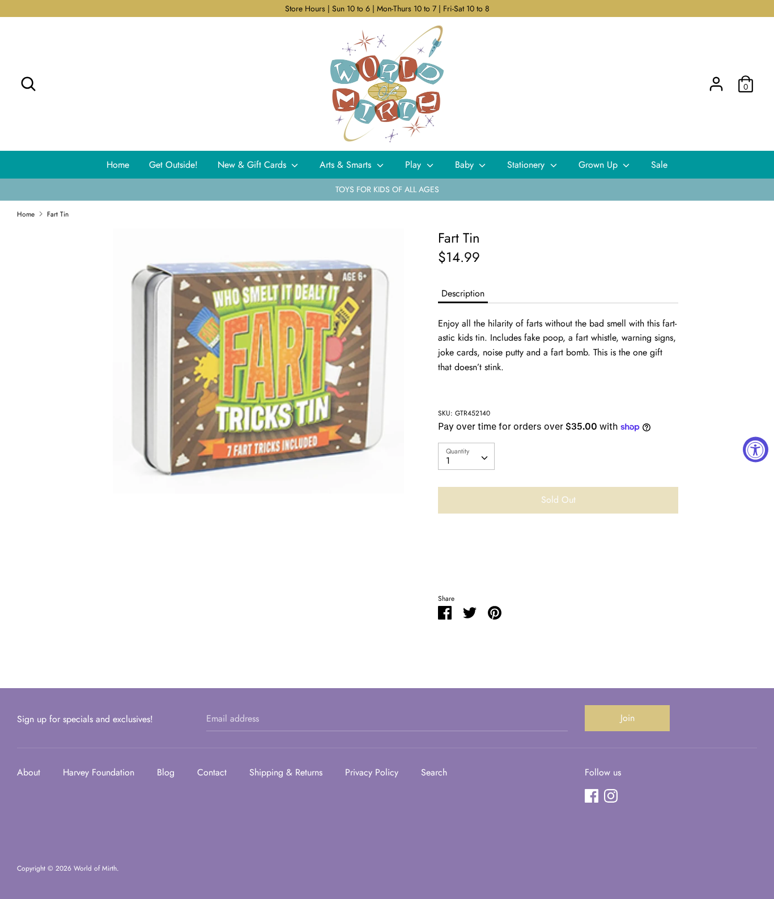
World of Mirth (95, 868)
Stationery (527, 164)
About (28, 772)
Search (434, 772)
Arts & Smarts (347, 164)
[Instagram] (611, 795)
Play (414, 164)
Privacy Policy (371, 772)
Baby (466, 164)
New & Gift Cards (253, 164)
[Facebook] (591, 795)
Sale (659, 164)
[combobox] (466, 456)
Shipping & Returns (285, 772)
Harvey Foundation (98, 772)
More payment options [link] (558, 561)
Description (462, 293)
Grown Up (599, 164)
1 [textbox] (448, 460)
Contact (212, 772)
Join (627, 717)
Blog (166, 772)
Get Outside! (173, 164)
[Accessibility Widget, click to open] (755, 450)
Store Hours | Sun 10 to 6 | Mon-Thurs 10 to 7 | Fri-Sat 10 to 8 (387, 8)
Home (118, 164)
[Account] (716, 79)
